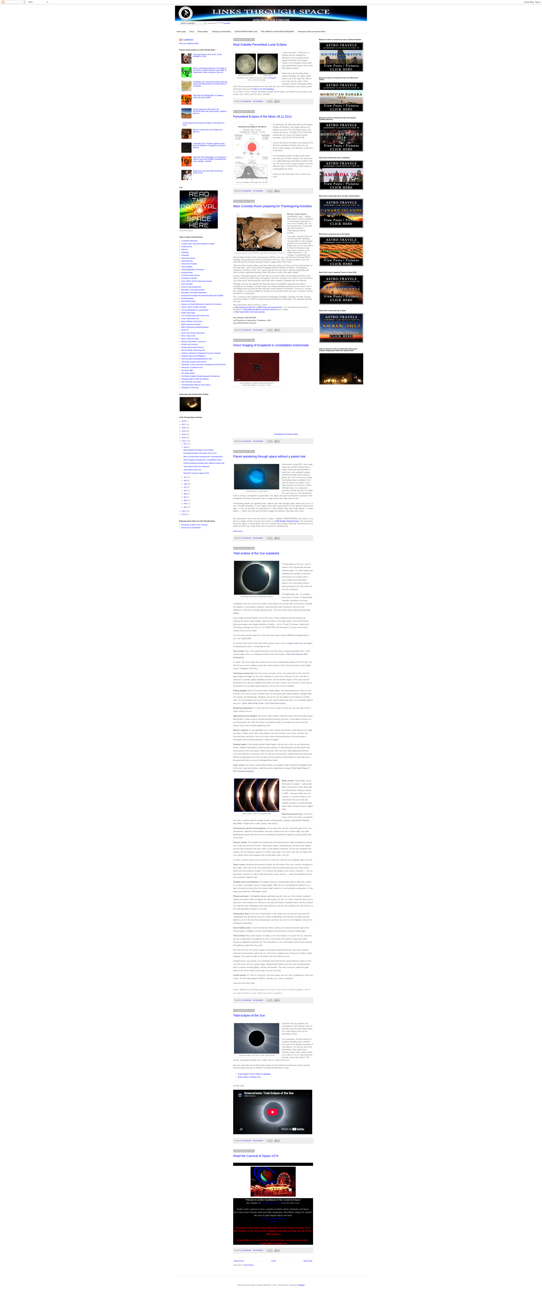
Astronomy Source (188, 258)
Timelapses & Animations (221, 32)
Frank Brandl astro (188, 301)
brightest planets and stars (264, 896)
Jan (185, 507)
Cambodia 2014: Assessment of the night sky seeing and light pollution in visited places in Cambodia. (210, 84)
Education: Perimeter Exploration (194, 293)
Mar (185, 500)
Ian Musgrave (272, 78)
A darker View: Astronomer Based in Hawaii (198, 244)
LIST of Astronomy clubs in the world (195, 316)
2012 (184, 441)
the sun (289, 676)
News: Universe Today (190, 339)
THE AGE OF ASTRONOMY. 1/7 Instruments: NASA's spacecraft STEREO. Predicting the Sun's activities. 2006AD (210, 159)
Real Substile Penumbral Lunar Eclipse (260, 44)
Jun (185, 491)
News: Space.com (188, 336)
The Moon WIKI (187, 370)
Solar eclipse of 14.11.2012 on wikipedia (254, 1074)
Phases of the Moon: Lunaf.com (193, 342)
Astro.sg (184, 249)
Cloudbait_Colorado (189, 278)
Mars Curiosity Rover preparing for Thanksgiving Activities (272, 206)
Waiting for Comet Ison (190, 388)
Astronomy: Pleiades (189, 264)
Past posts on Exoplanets (191, 528)
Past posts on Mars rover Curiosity (194, 525)
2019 (184, 421)
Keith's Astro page (188, 313)
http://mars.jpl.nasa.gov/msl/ (270, 307)
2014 (184, 434)
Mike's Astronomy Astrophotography (195, 327)
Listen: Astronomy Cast (190, 319)
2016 (184, 428)
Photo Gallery (203, 32)
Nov (185, 447)
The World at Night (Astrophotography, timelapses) (200, 376)
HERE (273, 1221)
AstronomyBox (187, 267)
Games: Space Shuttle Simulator (193, 307)
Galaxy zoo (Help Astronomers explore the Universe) (201, 304)
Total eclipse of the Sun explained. (256, 553)
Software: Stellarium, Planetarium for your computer (201, 353)
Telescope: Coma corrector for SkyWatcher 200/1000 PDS (203, 365)
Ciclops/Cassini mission (190, 275)
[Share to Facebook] (276, 101)
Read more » (238, 531)
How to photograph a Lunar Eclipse (194, 310)
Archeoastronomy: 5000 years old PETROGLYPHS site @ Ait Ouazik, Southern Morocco (210, 111)
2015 (184, 431)
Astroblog (185, 252)
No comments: (258, 101)
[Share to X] (273, 101)
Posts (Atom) (248, 1265)
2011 (184, 511)
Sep (185, 480)
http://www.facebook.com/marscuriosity (260, 309)
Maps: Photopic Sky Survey (191, 321)
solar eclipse (292, 751)
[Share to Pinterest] (278, 101)
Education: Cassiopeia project (192, 290)
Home (273, 1261)
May (185, 494)
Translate (226, 23)
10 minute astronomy (189, 241)
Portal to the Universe (189, 344)
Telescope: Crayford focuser (192, 367)
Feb (185, 504)
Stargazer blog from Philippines (193, 356)
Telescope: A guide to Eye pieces (193, 362)
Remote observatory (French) (192, 347)
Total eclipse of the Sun (249, 1015)
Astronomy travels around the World (311, 32)
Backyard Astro (187, 273)
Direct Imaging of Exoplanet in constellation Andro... (203, 460)
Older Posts (307, 1261)
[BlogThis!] (270, 101)
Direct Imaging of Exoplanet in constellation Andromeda (271, 345)
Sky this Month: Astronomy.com (193, 350)
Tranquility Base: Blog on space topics (196, 385)
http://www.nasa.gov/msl (245, 307)
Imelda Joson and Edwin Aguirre (253, 989)
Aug (185, 484)
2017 (184, 424)
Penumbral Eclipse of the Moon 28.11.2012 (262, 116)
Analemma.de (186, 247)
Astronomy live (187, 261)
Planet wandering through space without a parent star (269, 456)
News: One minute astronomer (193, 333)
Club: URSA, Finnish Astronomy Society (196, 281)
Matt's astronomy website (191, 324)
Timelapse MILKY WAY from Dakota (195, 379)
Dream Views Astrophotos (191, 287)
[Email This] (267, 101)
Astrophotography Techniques (192, 270)
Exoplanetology (187, 298)
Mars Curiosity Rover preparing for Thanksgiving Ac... (203, 457)
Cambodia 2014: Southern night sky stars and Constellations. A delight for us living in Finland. (209, 146)
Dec (185, 444)
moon (251, 852)
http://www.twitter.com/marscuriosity (250, 312)
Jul (185, 487)
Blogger (302, 1285)
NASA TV (184, 330)
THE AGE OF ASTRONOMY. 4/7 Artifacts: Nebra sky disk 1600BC (208, 97)
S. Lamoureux (187, 40)
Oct (185, 477)
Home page (181, 32)
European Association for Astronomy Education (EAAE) (202, 296)
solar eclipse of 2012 (255, 978)
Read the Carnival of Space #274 (255, 1156)
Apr (185, 497)
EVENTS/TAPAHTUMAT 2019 (246, 32)
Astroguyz (185, 255)
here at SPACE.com (289, 635)
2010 (184, 514)
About (191, 32)
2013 (184, 438)
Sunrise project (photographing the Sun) (196, 359)
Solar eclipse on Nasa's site (249, 1077)
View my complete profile (188, 43)
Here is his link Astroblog (263, 89)
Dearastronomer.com (270, 1202)
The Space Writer (188, 373)
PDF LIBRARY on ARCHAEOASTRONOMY (277, 32)
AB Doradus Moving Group (288, 521)
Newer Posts (239, 1261)
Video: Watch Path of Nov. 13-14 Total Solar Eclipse (263, 703)
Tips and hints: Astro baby (191, 382)
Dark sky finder (187, 284)
